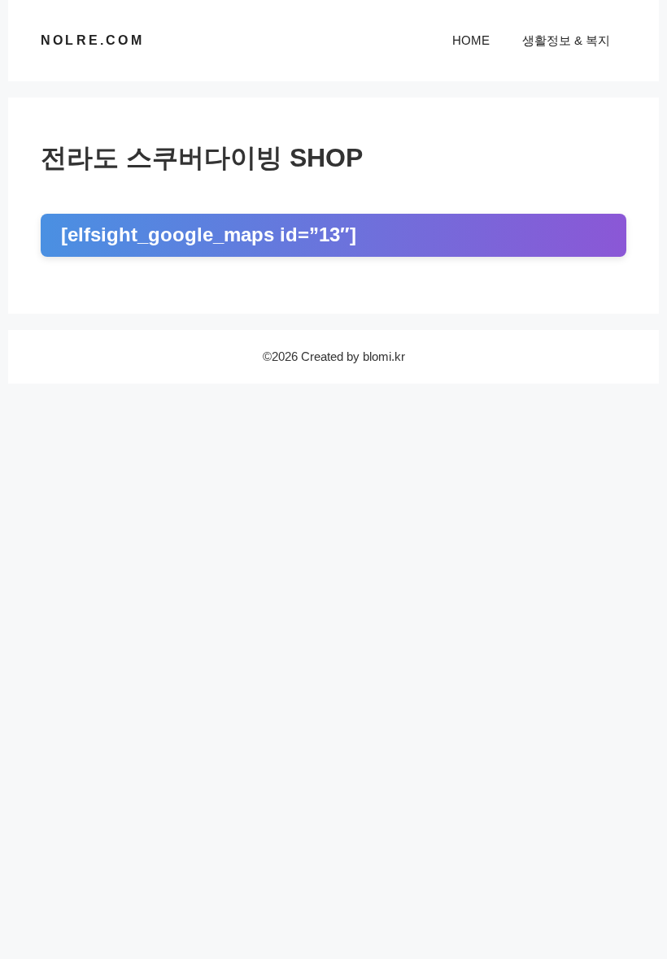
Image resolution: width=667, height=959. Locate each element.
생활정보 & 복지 (566, 40)
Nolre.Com (92, 40)
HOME (471, 40)
